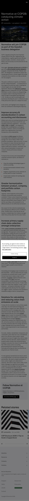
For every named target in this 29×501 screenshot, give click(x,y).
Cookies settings (14, 253)
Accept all (14, 257)
